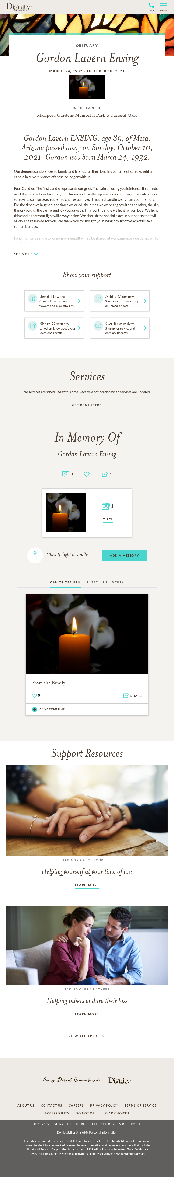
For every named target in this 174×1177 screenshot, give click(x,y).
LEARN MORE (87, 885)
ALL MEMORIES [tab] (65, 582)
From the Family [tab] (105, 582)
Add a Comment (52, 709)
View (108, 518)
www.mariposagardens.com (132, 238)
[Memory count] (65, 474)
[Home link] (19, 7)
